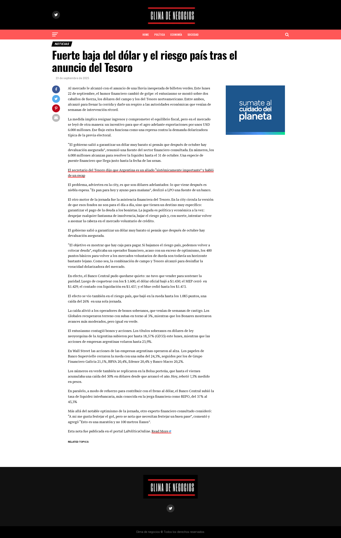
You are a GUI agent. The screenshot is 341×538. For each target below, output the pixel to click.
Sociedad (193, 34)
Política (159, 34)
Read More (160, 431)
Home (145, 34)
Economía (176, 34)
